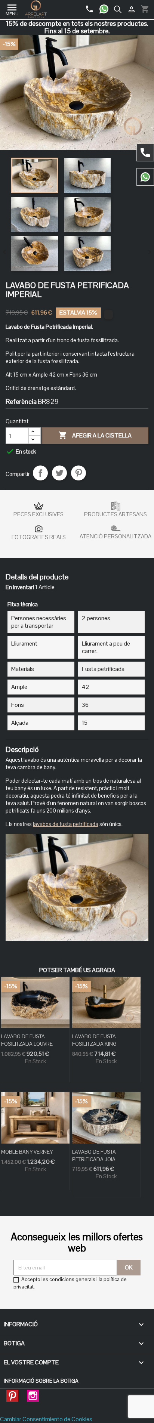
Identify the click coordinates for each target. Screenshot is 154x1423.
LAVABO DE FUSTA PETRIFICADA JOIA (94, 1155)
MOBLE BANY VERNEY (27, 1151)
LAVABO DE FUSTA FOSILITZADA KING (94, 1040)
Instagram (33, 1393)
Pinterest (78, 472)
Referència (21, 401)
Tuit (59, 472)
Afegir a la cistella (95, 435)
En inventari (20, 587)
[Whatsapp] (106, 6)
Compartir (40, 472)
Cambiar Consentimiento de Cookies (46, 1419)
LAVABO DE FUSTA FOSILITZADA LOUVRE (27, 1040)
